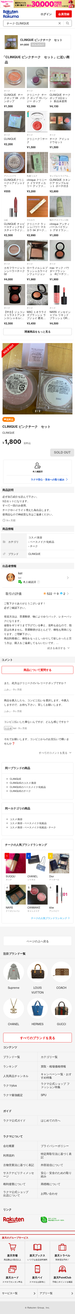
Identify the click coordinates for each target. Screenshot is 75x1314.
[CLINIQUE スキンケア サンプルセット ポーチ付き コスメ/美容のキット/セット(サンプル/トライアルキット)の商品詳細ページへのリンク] (60, 162)
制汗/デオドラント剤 (59, 220)
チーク (7, 90)
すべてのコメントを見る (53, 753)
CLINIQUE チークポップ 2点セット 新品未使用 (60, 98)
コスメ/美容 (35, 537)
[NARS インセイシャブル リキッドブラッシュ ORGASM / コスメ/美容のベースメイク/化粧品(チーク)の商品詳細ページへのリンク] (60, 294)
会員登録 (63, 14)
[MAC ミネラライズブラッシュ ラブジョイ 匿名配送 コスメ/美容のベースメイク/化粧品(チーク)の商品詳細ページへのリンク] (37, 294)
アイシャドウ (10, 175)
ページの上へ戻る (37, 941)
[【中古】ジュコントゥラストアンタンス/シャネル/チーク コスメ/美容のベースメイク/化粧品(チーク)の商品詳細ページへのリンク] (14, 294)
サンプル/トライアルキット (60, 175)
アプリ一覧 (46, 1293)
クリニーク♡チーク (37, 140)
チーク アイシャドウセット (59, 140)
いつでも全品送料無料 (37, 1257)
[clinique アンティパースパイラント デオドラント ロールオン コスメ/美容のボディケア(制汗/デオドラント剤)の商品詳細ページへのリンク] (60, 206)
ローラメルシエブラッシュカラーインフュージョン (37, 271)
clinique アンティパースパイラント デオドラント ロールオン (60, 228)
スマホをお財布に (37, 1279)
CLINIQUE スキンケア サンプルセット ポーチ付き (60, 183)
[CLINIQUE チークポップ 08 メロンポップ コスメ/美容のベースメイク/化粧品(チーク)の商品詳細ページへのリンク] (14, 77)
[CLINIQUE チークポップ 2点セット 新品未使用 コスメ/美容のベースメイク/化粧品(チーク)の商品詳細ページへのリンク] (60, 77)
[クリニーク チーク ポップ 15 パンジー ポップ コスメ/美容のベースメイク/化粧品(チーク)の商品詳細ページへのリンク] (37, 77)
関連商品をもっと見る (38, 331)
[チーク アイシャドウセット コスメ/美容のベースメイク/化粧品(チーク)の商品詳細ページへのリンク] (60, 121)
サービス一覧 (10, 1293)
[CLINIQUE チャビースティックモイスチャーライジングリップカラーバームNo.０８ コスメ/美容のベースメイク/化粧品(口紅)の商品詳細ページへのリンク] (14, 206)
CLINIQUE (10, 139)
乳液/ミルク (32, 175)
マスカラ (31, 220)
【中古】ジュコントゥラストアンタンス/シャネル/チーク (14, 316)
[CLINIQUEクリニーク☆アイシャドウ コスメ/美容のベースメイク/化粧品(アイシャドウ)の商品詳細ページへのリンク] (14, 162)
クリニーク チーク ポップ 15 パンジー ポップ (37, 98)
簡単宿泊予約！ (62, 1257)
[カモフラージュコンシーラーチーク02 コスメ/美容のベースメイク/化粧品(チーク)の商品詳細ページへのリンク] (14, 250)
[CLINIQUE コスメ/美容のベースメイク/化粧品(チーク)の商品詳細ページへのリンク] (14, 121)
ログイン (46, 14)
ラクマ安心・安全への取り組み (47, 479)
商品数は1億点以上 (12, 1257)
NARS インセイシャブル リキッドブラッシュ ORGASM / (60, 316)
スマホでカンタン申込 (12, 1279)
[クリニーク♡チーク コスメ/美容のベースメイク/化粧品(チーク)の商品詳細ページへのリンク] (37, 121)
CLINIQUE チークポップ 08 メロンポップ (14, 98)
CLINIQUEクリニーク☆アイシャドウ (14, 183)
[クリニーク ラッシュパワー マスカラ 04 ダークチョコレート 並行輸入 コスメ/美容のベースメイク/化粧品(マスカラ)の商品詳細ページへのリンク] (37, 206)
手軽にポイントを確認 (62, 1279)
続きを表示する (56, 648)
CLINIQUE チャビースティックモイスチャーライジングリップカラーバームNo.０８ (14, 230)
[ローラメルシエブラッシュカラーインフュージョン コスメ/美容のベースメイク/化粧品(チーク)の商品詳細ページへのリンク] (37, 250)
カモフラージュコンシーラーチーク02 (14, 271)
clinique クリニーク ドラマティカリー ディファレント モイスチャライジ (37, 186)
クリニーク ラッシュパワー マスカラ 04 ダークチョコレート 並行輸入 (37, 230)
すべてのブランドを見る (37, 1037)
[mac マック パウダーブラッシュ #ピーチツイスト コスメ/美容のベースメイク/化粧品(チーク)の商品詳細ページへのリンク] (60, 250)
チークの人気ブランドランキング (49, 918)
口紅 (6, 220)
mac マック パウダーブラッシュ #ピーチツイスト (59, 272)
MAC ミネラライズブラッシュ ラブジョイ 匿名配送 (36, 316)
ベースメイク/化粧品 (42, 542)
